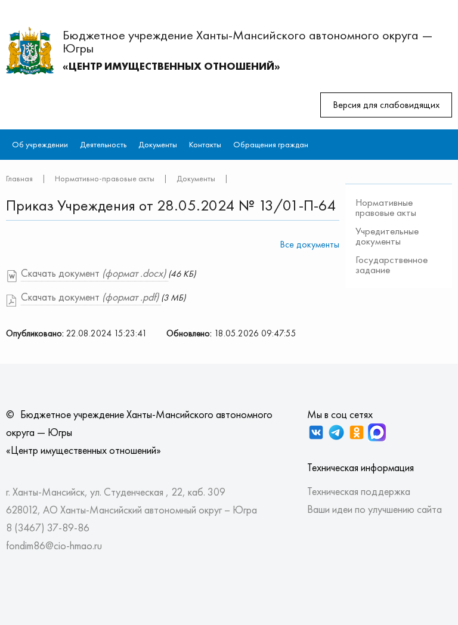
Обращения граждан (270, 144)
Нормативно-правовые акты (104, 178)
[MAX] (377, 432)
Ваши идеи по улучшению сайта (374, 509)
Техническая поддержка (358, 491)
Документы (157, 144)
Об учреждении (40, 144)
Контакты (205, 144)
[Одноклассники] (357, 432)
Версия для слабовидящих (386, 104)
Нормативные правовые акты (385, 207)
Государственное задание (391, 264)
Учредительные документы (387, 235)
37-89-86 (68, 527)
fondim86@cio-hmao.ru (54, 545)
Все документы (309, 244)
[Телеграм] (336, 432)
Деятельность (103, 144)
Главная (19, 178)
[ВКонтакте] (316, 432)
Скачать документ (93, 273)
